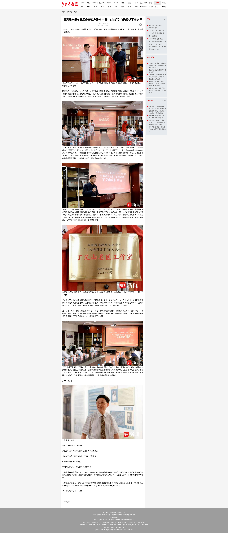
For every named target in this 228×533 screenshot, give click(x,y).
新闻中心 (69, 12)
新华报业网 (103, 515)
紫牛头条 (96, 3)
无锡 (136, 7)
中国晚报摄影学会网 (129, 515)
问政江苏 (102, 3)
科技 (164, 3)
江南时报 (119, 515)
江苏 (116, 7)
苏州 (129, 7)
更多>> (164, 19)
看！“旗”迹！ (153, 36)
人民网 (123, 512)
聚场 (109, 7)
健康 (157, 3)
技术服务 (118, 520)
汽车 (102, 7)
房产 (95, 7)
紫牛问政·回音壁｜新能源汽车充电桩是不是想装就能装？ (157, 129)
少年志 (164, 7)
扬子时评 (143, 3)
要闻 (82, 3)
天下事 (116, 3)
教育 (150, 3)
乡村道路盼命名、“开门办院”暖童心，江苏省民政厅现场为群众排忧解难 (157, 122)
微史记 (157, 7)
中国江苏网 (96, 515)
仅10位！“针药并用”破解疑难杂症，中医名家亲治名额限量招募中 (157, 65)
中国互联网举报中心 (127, 520)
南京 (123, 7)
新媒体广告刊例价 (109, 520)
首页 (63, 12)
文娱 (129, 3)
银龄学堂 (143, 7)
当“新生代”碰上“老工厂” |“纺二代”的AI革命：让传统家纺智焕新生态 (157, 46)
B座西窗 (150, 7)
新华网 (118, 512)
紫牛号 (109, 3)
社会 (123, 3)
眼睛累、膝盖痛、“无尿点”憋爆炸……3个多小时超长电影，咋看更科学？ (157, 83)
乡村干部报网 (112, 515)
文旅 (82, 7)
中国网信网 (112, 512)
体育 (136, 3)
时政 (88, 3)
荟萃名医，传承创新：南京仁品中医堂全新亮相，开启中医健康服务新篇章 (157, 77)
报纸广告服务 (98, 520)
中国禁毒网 (114, 517)
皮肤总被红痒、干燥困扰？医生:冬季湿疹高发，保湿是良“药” (157, 90)
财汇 (88, 7)
